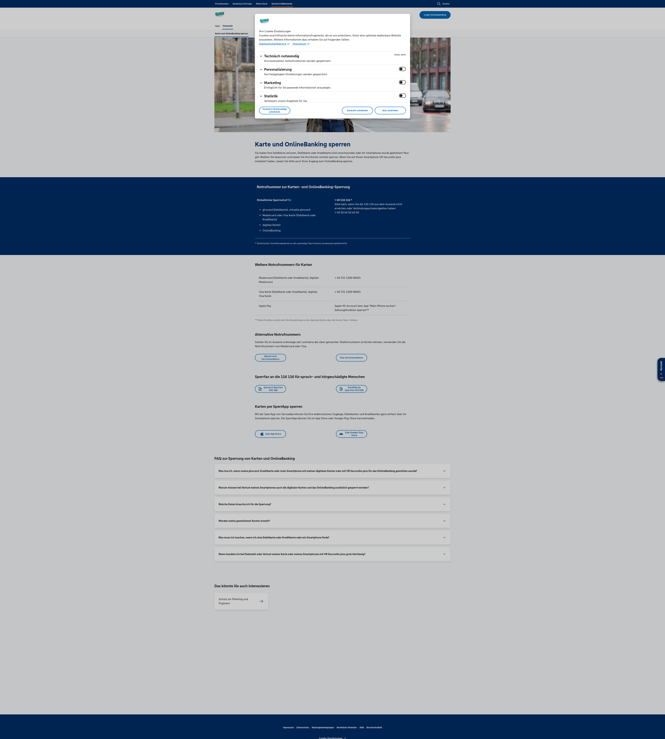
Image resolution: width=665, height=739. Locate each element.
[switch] (402, 69)
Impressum (299, 43)
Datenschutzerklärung (273, 43)
